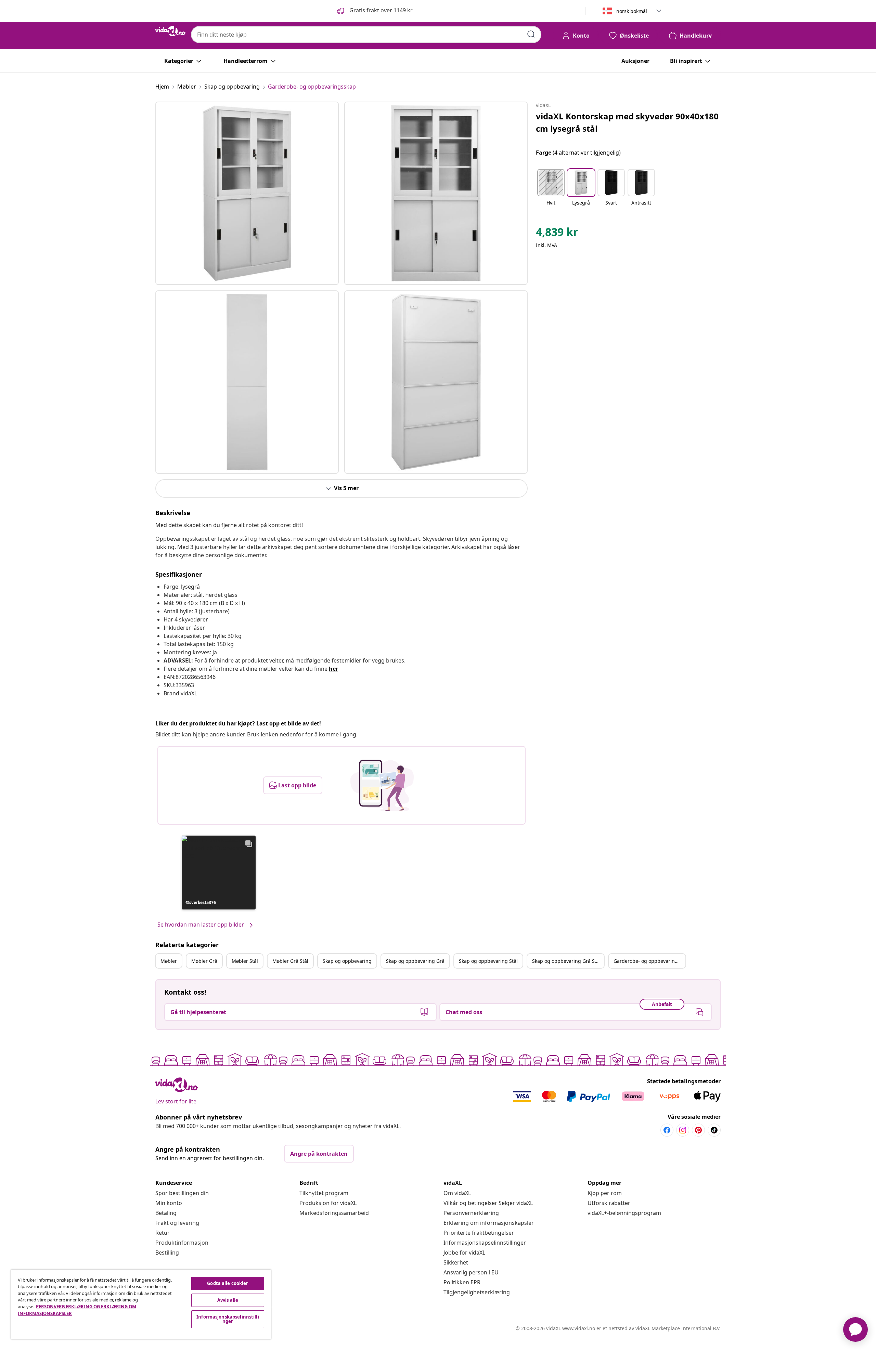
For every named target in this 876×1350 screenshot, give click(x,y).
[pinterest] (698, 1130)
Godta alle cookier (227, 1283)
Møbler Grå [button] (204, 961)
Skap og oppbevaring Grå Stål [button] (566, 961)
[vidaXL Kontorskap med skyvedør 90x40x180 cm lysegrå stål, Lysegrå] (247, 193)
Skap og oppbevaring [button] (347, 961)
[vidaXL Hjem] (170, 31)
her (333, 668)
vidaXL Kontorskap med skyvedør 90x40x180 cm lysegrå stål (627, 122)
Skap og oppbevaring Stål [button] (488, 961)
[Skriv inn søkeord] (531, 34)
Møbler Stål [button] (245, 961)
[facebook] (667, 1130)
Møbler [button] (168, 961)
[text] (557, 234)
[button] (374, 11)
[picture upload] (382, 785)
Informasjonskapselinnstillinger (484, 1242)
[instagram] (682, 1130)
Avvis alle (227, 1300)
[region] (141, 1304)
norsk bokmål (631, 11)
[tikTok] (714, 1130)
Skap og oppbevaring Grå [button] (415, 961)
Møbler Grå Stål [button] (290, 961)
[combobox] (366, 34)
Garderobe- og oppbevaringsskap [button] (649, 961)
